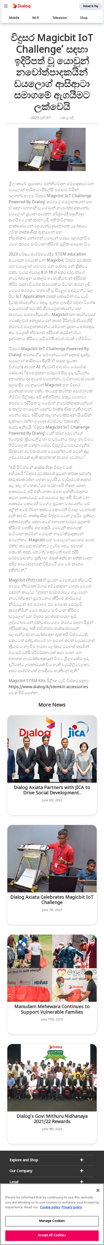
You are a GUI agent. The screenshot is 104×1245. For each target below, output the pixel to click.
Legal (14, 1182)
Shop (84, 18)
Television (59, 18)
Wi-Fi (35, 18)
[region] (52, 1214)
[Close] (97, 1190)
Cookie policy (50, 1208)
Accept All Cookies (52, 1235)
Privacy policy (72, 1208)
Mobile (14, 18)
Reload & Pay (90, 6)
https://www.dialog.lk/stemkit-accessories (48, 687)
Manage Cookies (52, 1221)
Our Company (21, 1171)
